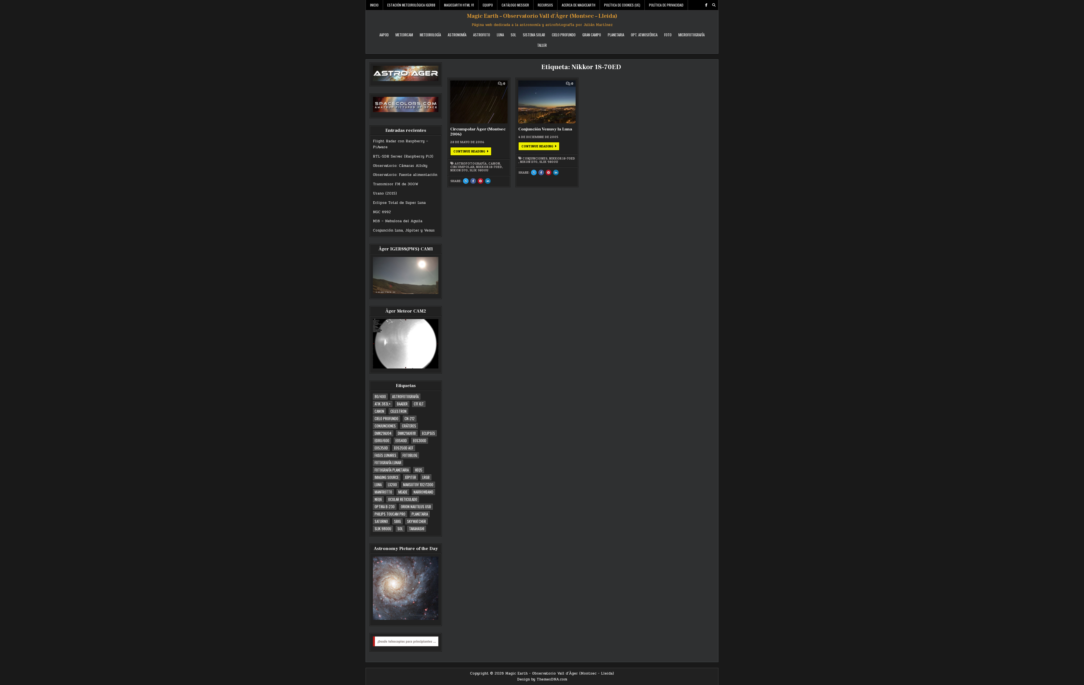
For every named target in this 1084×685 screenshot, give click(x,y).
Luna (500, 35)
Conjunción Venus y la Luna (545, 129)
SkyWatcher (416, 521)
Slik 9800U (383, 528)
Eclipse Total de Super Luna (399, 203)
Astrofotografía (405, 396)
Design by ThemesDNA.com (542, 679)
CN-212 (410, 418)
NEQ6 (378, 499)
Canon (379, 411)
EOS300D (419, 440)
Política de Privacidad (666, 5)
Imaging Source (387, 477)
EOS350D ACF (403, 448)
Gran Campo (591, 35)
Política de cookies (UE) (622, 5)
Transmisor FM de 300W (395, 184)
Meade (402, 492)
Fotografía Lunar (388, 462)
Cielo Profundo (564, 35)
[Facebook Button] (706, 5)
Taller (542, 45)
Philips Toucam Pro (390, 514)
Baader (402, 404)
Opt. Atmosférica (644, 35)
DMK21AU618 (407, 433)
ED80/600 (382, 440)
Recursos (545, 5)
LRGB (426, 477)
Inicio (374, 5)
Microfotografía (691, 35)
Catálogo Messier (515, 5)
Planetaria (616, 35)
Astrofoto (481, 35)
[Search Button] (714, 5)
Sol (513, 35)
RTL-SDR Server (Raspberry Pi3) (403, 156)
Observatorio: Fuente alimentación (405, 175)
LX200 (392, 484)
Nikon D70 (459, 170)
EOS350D (381, 448)
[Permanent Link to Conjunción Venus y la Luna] (546, 101)
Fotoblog (410, 455)
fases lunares (385, 455)
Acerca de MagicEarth (578, 5)
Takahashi (416, 528)
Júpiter (410, 477)
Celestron (398, 411)
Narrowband (423, 492)
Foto (668, 35)
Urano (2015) (385, 193)
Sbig (397, 521)
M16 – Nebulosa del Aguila (397, 221)
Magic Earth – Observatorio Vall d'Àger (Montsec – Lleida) (542, 16)
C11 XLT (419, 404)
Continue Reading (472, 152)
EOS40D (401, 440)
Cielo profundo (386, 418)
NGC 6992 (382, 212)
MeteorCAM (404, 35)
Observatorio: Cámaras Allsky (400, 166)
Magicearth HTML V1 (459, 5)
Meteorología (430, 35)
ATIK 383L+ (383, 404)
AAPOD (384, 35)
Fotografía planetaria (392, 470)
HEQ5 (418, 470)
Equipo (488, 5)
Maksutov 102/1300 (418, 484)
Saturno (381, 521)
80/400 (380, 396)
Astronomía (457, 35)
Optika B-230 (385, 506)
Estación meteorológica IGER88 (411, 5)
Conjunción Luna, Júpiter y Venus (404, 230)
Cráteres (409, 426)
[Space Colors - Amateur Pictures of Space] (405, 104)
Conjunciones (385, 426)
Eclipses (428, 433)
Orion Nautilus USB (416, 506)
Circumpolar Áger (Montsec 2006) (478, 131)
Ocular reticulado (402, 499)
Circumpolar (462, 167)
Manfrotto (383, 492)
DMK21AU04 (383, 433)
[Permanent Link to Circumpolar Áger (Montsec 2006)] (478, 101)
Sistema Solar (534, 35)
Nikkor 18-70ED (489, 167)
